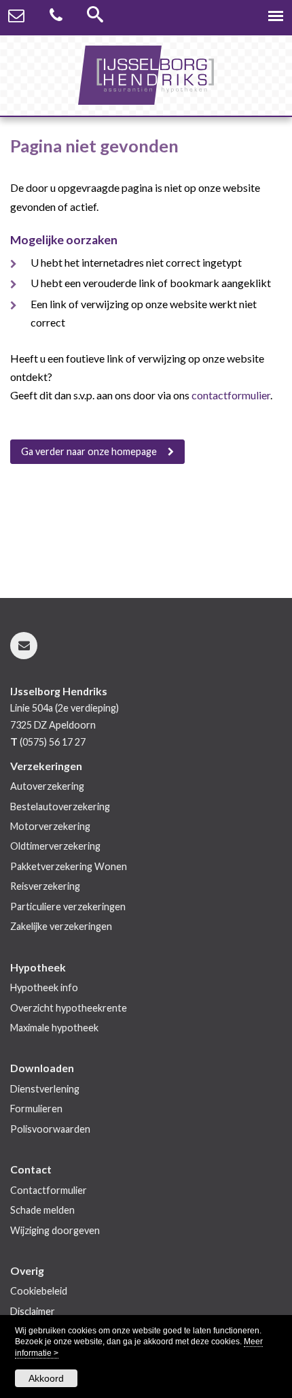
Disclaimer (32, 1311)
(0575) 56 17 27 (53, 742)
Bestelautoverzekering (60, 806)
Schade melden (42, 1210)
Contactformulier (48, 1190)
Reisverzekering (45, 886)
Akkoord (46, 1378)
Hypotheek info (44, 987)
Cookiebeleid (38, 1291)
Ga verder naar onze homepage (89, 451)
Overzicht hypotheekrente (68, 1008)
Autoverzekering (47, 786)
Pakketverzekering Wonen (68, 866)
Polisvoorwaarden (50, 1129)
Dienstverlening (44, 1089)
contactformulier (230, 394)
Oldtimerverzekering (55, 846)
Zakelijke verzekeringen (61, 926)
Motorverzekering (50, 826)
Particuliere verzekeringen (68, 906)
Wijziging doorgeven (55, 1230)
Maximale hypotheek (54, 1027)
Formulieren (36, 1108)
